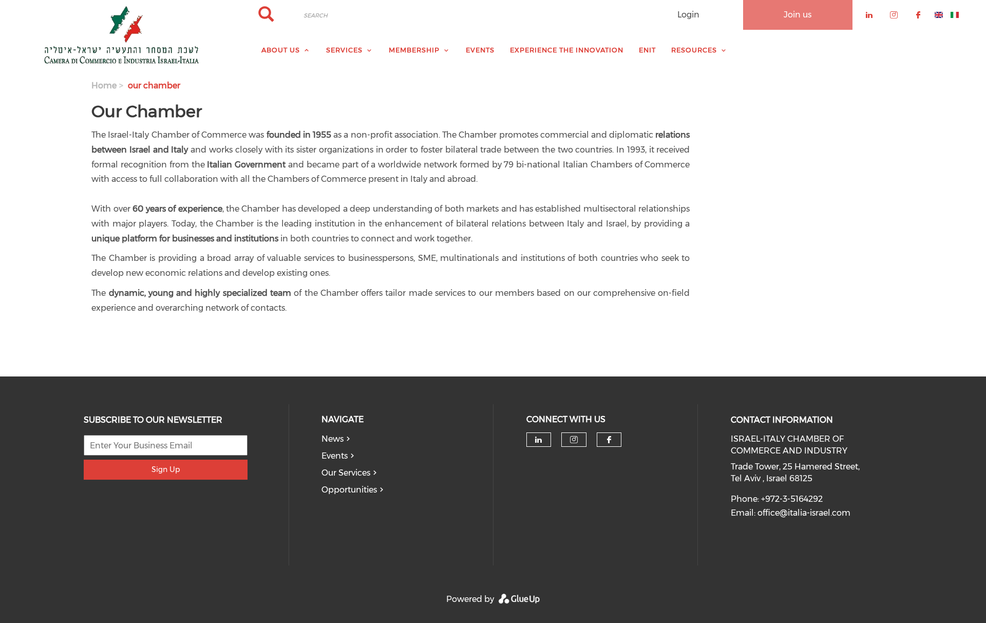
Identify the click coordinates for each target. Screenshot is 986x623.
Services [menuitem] (344, 50)
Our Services (345, 473)
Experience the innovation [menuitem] (566, 50)
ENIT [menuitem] (647, 50)
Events (334, 456)
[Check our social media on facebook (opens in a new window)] (609, 439)
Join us (797, 15)
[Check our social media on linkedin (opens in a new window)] (538, 439)
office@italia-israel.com (803, 513)
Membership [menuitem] (414, 50)
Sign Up (165, 469)
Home (104, 85)
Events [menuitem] (480, 50)
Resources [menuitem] (694, 50)
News (332, 439)
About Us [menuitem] (280, 50)
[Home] (123, 35)
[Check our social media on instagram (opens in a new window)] (574, 439)
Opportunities (349, 490)
